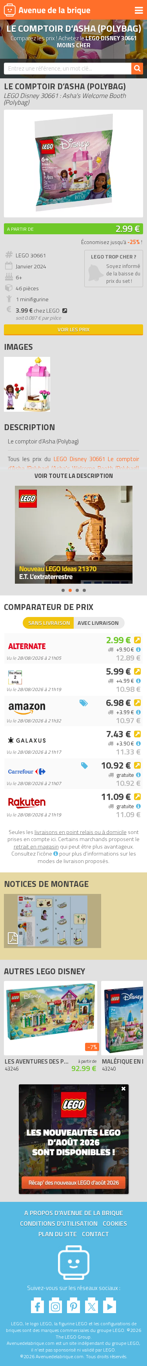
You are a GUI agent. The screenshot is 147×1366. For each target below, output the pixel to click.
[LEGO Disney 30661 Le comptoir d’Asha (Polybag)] (27, 409)
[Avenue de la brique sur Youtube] (109, 1303)
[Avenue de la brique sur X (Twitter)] (91, 1303)
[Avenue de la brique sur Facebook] (37, 1303)
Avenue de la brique (47, 10)
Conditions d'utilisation (59, 1223)
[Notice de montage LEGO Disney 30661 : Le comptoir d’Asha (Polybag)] (52, 921)
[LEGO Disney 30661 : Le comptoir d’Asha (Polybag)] (73, 209)
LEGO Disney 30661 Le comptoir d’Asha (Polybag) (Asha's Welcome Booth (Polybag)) (73, 463)
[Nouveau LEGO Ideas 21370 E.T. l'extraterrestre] (73, 535)
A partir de (20, 229)
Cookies (115, 1223)
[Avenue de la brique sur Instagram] (55, 1303)
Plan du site (57, 1234)
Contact (95, 1234)
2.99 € (127, 228)
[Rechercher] (137, 68)
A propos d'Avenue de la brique (73, 1213)
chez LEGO (38, 310)
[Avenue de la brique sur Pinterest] (73, 1303)
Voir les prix (73, 329)
